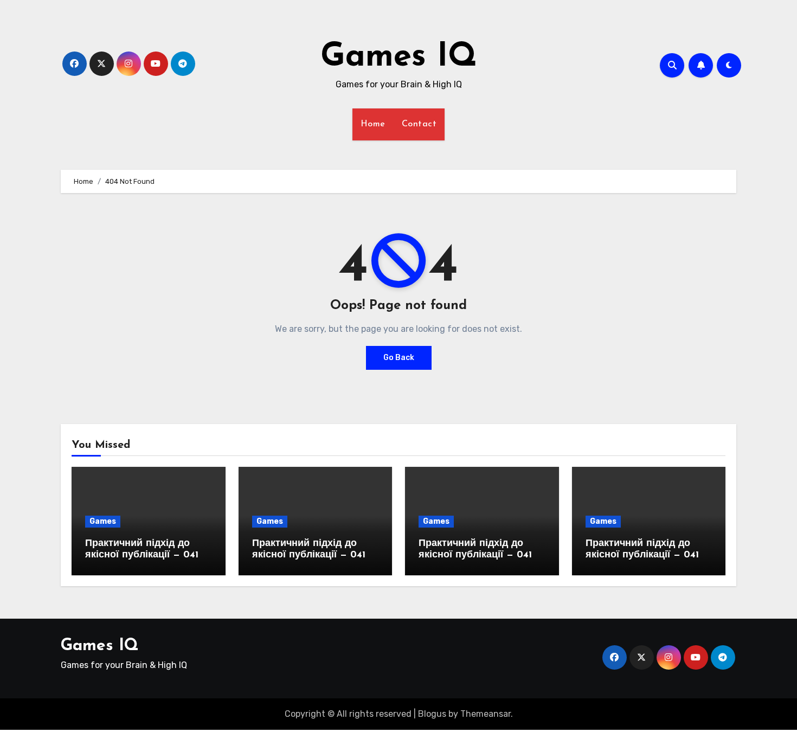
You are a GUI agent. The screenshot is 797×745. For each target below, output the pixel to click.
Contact (419, 124)
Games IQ (398, 57)
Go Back (398, 357)
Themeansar (485, 714)
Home (373, 124)
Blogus (432, 714)
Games (102, 521)
